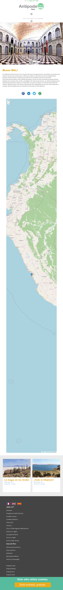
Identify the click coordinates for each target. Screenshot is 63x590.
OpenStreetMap (49, 452)
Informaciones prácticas (13, 547)
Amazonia (9, 510)
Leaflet (43, 452)
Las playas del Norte (12, 534)
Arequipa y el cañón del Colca (14, 513)
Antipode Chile (10, 575)
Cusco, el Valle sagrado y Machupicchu (17, 528)
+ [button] (8, 101)
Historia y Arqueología (12, 559)
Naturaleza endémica (12, 556)
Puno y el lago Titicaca (12, 540)
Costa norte (9, 522)
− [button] (8, 103)
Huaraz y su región (11, 531)
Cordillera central (11, 516)
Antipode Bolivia (11, 569)
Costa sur (9, 525)
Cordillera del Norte (12, 519)
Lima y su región (11, 537)
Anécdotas (9, 553)
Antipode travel (10, 566)
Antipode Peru (10, 572)
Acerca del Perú (10, 550)
